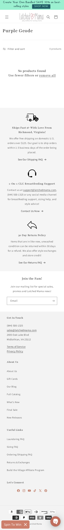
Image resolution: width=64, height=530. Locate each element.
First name (14, 260)
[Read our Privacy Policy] (54, 317)
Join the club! (32, 282)
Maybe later (32, 295)
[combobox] (16, 248)
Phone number (16, 239)
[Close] (58, 187)
